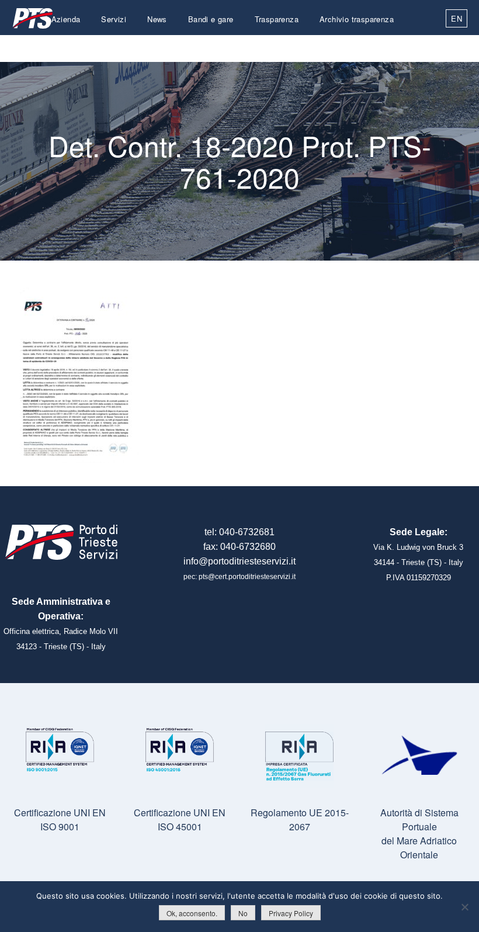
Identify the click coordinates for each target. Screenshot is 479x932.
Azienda (66, 19)
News (157, 19)
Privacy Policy (291, 913)
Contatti (380, 46)
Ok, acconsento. (191, 913)
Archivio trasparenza (357, 19)
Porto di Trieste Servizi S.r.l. (32, 18)
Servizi (113, 19)
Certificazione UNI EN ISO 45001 (179, 819)
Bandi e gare (211, 19)
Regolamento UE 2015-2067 (300, 819)
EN (456, 18)
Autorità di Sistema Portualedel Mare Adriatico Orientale (419, 833)
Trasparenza (276, 19)
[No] (464, 907)
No (243, 913)
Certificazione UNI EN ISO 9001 (60, 819)
